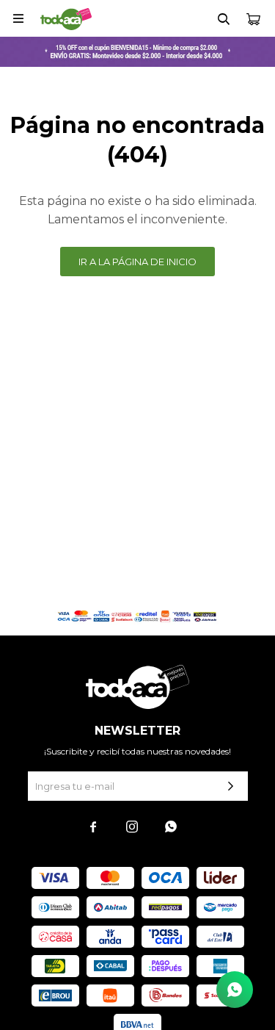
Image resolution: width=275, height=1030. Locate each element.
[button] (223, 18)
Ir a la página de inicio (137, 261)
